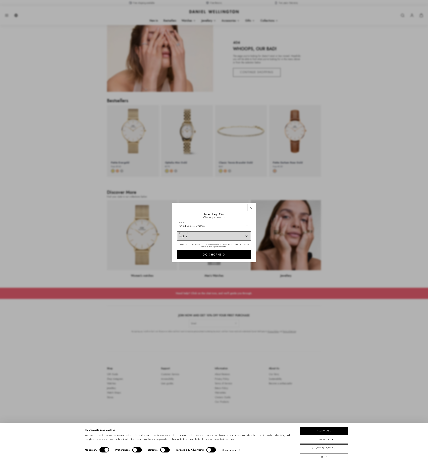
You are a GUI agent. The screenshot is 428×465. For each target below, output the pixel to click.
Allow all (324, 430)
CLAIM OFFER (238, 261)
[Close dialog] (272, 196)
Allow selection (324, 448)
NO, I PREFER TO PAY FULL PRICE (238, 271)
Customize (322, 439)
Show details (229, 450)
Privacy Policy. (247, 285)
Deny (323, 457)
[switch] (137, 449)
